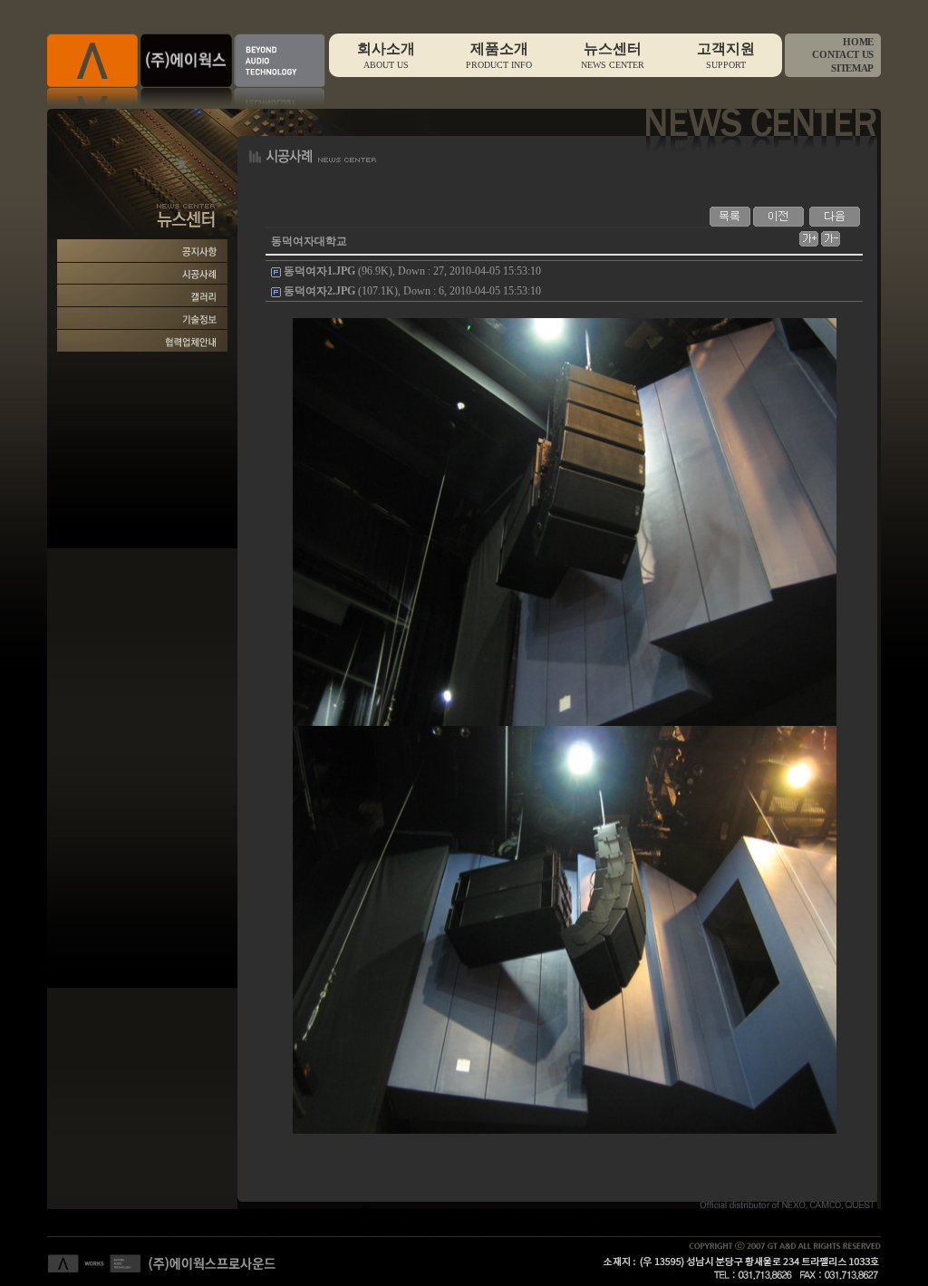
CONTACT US (843, 54)
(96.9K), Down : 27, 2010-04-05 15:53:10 (412, 271)
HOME (858, 41)
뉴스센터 (612, 55)
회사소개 (386, 55)
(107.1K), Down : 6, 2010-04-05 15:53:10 (412, 291)
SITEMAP (852, 68)
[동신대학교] (778, 215)
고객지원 (726, 55)
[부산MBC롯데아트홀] (834, 215)
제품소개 (499, 55)
